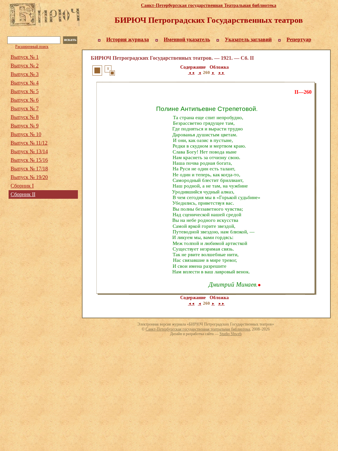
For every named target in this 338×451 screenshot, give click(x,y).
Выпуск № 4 (25, 83)
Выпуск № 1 (25, 57)
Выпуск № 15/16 (29, 160)
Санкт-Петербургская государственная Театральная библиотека (208, 5)
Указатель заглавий (248, 39)
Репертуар (299, 39)
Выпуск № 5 (25, 91)
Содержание (193, 67)
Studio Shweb (231, 333)
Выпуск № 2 (25, 65)
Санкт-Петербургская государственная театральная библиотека (198, 329)
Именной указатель (187, 39)
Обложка (219, 67)
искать (70, 39)
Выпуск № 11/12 (29, 143)
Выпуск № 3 (25, 74)
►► (221, 73)
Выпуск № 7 (25, 108)
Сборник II (23, 194)
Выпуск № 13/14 (29, 151)
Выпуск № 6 (25, 100)
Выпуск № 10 (26, 134)
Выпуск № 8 (25, 117)
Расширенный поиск (32, 46)
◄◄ (191, 73)
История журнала (127, 39)
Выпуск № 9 (25, 125)
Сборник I (22, 186)
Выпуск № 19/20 (29, 177)
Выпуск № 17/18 (29, 168)
